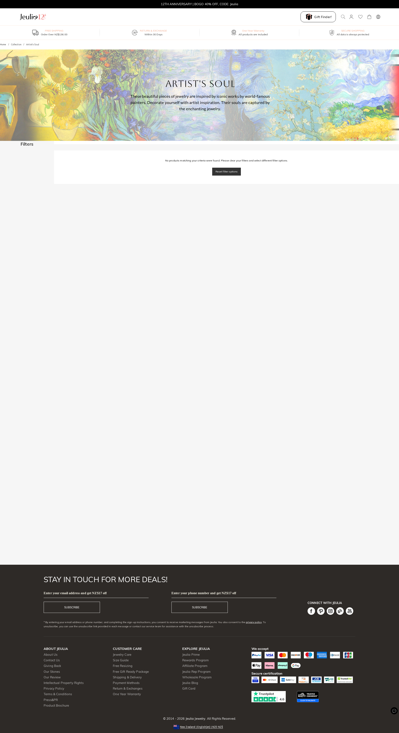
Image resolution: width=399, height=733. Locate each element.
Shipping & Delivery (127, 677)
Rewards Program (195, 660)
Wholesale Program (197, 677)
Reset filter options (227, 171)
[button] (199, 727)
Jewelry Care (122, 655)
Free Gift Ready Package (131, 672)
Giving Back (52, 666)
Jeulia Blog (190, 683)
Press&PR (51, 700)
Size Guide (120, 660)
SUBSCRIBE (71, 607)
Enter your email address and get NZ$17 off (75, 593)
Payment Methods (126, 683)
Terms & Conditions (58, 694)
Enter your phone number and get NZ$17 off (203, 593)
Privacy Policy (54, 688)
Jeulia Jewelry (195, 719)
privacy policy (254, 622)
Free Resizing (122, 666)
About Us (50, 655)
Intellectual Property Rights (64, 683)
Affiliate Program (194, 666)
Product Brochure (56, 705)
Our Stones (52, 672)
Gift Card (188, 688)
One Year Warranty (127, 694)
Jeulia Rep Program (196, 672)
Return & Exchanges (127, 688)
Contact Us (52, 660)
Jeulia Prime (191, 655)
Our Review (52, 677)
